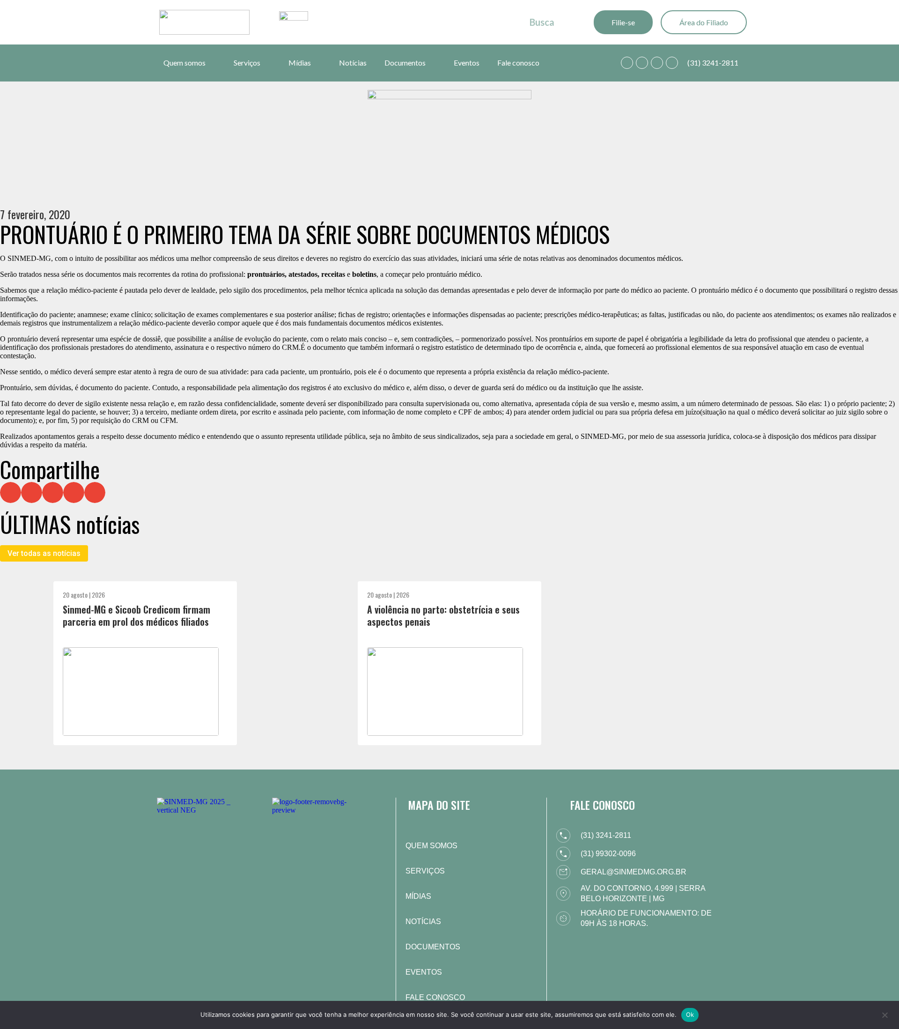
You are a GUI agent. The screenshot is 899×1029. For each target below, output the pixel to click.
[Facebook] (642, 63)
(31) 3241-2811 (712, 62)
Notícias (353, 62)
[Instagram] (657, 63)
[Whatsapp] (627, 63)
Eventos (466, 62)
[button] (10, 492)
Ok (690, 1014)
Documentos (405, 62)
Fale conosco (518, 62)
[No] (884, 1014)
